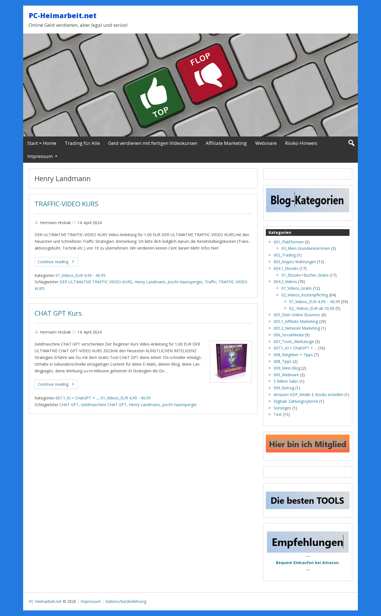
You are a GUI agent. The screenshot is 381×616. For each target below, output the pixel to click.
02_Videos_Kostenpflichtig (304, 295)
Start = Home (41, 143)
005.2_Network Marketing (297, 328)
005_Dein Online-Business (297, 314)
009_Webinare (286, 374)
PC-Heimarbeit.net (63, 15)
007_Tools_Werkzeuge (294, 341)
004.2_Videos (285, 281)
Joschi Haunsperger (185, 281)
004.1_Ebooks (286, 268)
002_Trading (285, 255)
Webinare (266, 143)
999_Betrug (284, 387)
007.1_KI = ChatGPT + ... (77, 398)
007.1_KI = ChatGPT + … (295, 348)
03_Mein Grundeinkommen (305, 248)
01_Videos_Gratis (296, 288)
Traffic (210, 281)
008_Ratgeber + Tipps (293, 354)
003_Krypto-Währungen (295, 261)
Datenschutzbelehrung (125, 601)
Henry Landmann (149, 281)
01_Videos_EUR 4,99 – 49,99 (314, 301)
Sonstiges (282, 408)
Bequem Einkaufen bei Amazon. (308, 562)
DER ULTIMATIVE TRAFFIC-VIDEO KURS (95, 281)
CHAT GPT (69, 404)
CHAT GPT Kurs (58, 313)
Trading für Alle (82, 143)
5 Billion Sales (286, 381)
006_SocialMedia (289, 334)
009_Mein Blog (287, 368)
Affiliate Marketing (226, 143)
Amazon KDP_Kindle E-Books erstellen (308, 394)
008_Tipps (283, 361)
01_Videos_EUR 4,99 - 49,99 (80, 275)
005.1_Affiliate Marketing (296, 321)
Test (278, 414)
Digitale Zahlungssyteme (296, 401)
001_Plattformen (289, 242)
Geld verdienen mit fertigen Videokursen (152, 143)
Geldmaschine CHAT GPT (104, 404)
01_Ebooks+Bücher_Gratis (305, 275)
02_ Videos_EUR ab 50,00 (311, 308)
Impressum (40, 156)
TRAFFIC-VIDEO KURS (66, 203)
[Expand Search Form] (351, 143)
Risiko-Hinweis (301, 143)
